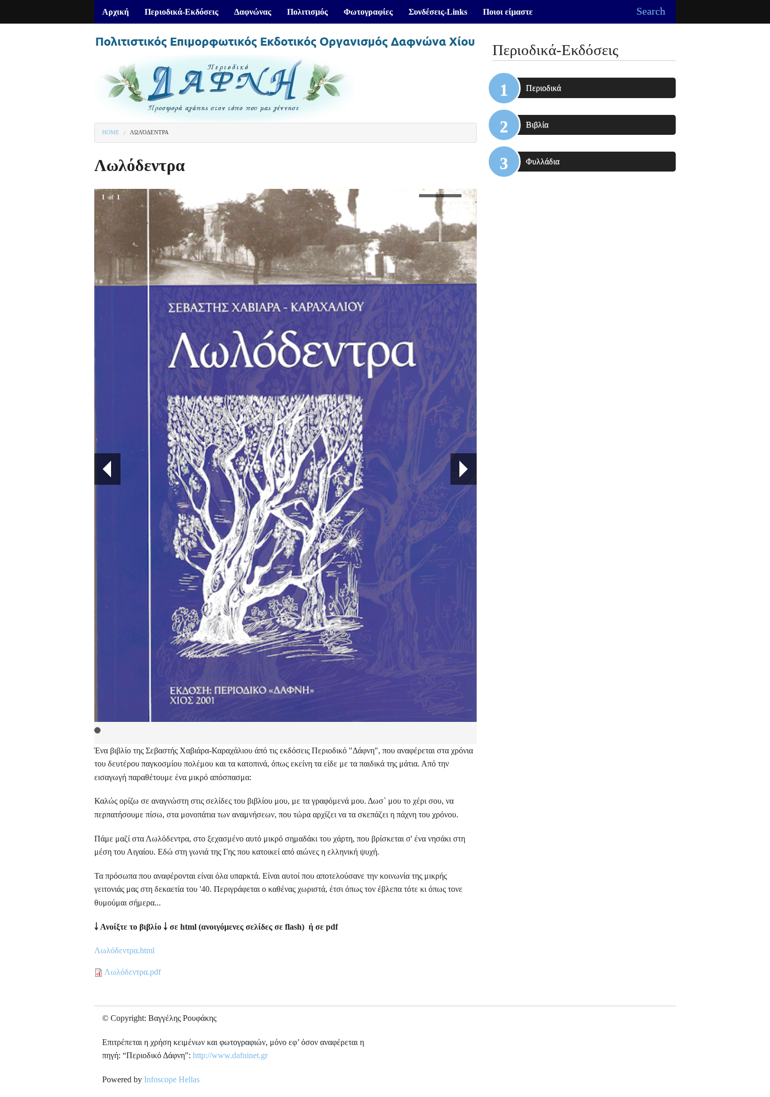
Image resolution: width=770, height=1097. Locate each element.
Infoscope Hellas (172, 1079)
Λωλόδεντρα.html (124, 950)
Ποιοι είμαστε (508, 11)
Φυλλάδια (542, 161)
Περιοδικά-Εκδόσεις (181, 11)
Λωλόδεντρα (149, 132)
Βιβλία (537, 124)
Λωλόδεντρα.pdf (132, 971)
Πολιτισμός (307, 11)
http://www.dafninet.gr (230, 1055)
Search (650, 11)
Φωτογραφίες (368, 11)
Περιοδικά (543, 87)
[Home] (285, 77)
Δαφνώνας (252, 11)
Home (110, 132)
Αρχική (115, 11)
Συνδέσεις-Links (438, 11)
